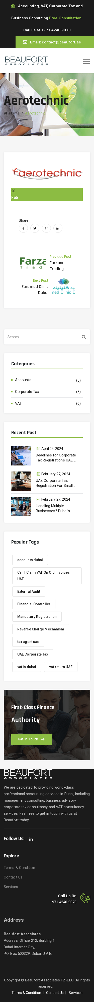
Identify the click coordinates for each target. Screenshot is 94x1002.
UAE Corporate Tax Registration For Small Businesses (54, 483)
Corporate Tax (27, 391)
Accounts (23, 380)
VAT (18, 403)
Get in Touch (28, 739)
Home (13, 113)
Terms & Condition (19, 867)
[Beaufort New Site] (26, 60)
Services (11, 887)
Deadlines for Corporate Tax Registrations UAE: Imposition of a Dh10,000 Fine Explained (57, 458)
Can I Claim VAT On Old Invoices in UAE (45, 575)
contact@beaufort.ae (61, 42)
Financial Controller (33, 604)
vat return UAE (60, 667)
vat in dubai (26, 667)
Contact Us (13, 877)
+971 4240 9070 (55, 30)
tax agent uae (28, 642)
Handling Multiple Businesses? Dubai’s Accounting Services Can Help (57, 508)
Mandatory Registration (37, 617)
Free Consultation (65, 18)
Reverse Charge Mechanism (40, 629)
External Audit (28, 592)
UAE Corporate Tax (32, 654)
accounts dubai (30, 560)
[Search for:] (47, 336)
